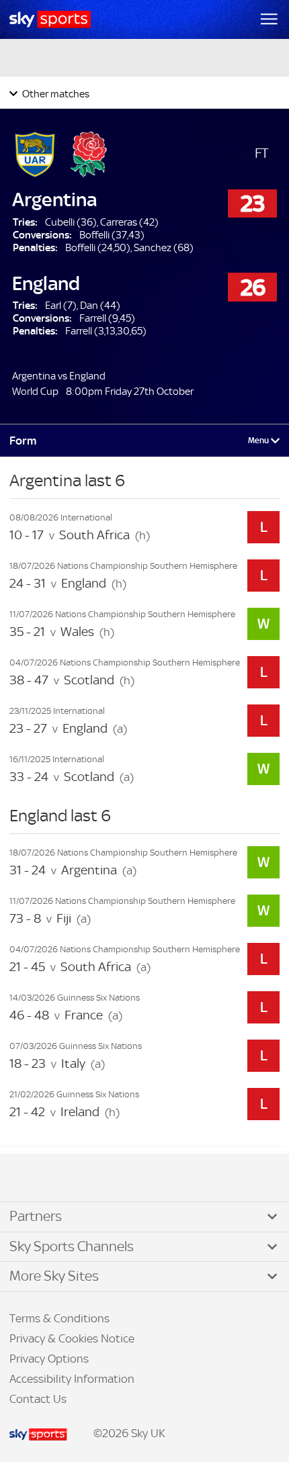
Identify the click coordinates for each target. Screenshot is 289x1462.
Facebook (26, 1179)
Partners (35, 1216)
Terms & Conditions (59, 1318)
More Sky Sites (54, 1276)
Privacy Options (49, 1358)
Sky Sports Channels (71, 1246)
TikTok (39, 1179)
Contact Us (38, 1399)
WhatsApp (81, 1179)
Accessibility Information (71, 1378)
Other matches (54, 93)
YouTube (67, 1179)
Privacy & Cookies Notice (71, 1338)
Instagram (53, 1179)
